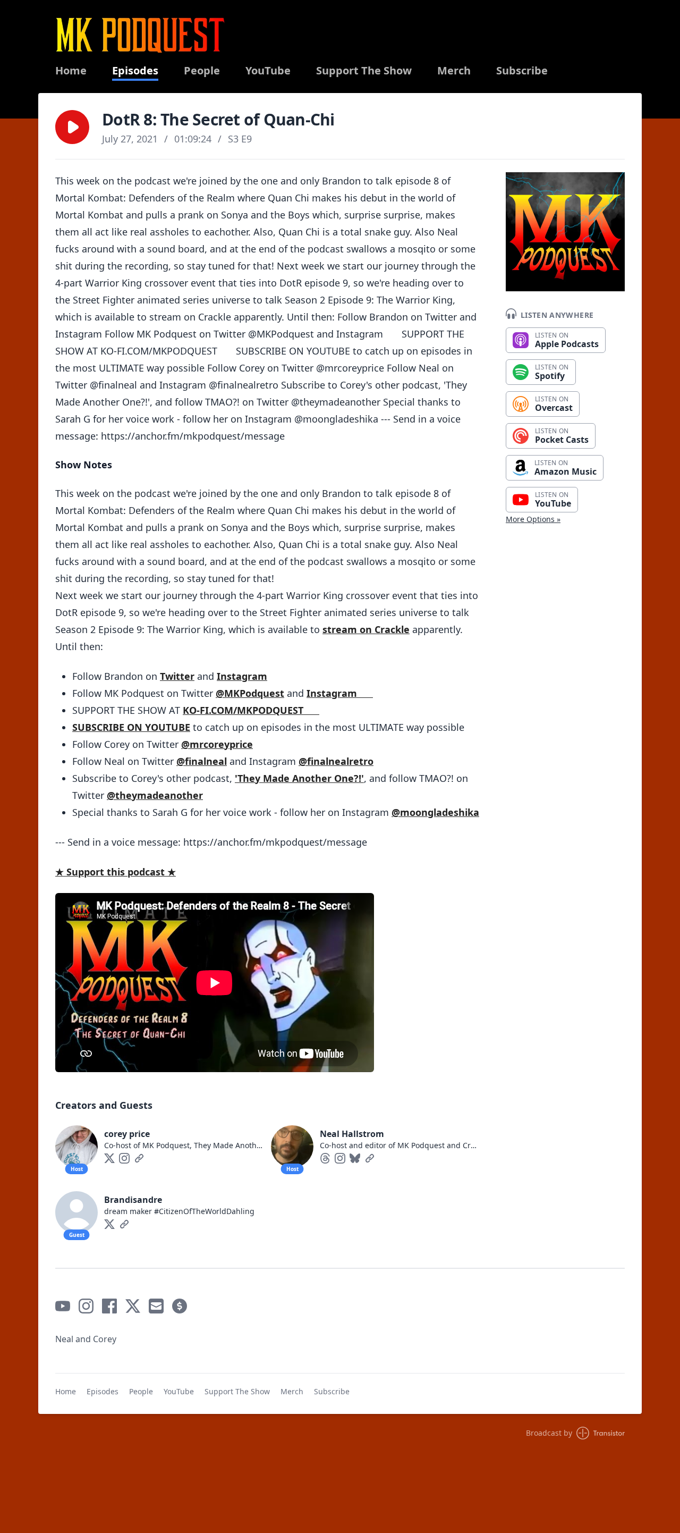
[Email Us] (156, 1306)
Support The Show (364, 70)
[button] (72, 127)
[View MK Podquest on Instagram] (86, 1306)
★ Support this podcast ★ (115, 871)
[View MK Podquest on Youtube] (62, 1306)
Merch (454, 70)
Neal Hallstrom (352, 1134)
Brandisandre (133, 1200)
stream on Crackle (366, 629)
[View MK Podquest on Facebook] (109, 1306)
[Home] (140, 35)
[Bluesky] (355, 1158)
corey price (127, 1134)
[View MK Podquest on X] (132, 1306)
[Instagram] (124, 1158)
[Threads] (325, 1158)
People (202, 70)
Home (71, 70)
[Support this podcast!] (179, 1306)
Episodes (135, 70)
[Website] (139, 1158)
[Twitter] (109, 1158)
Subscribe (522, 70)
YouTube (268, 70)
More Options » (533, 519)
